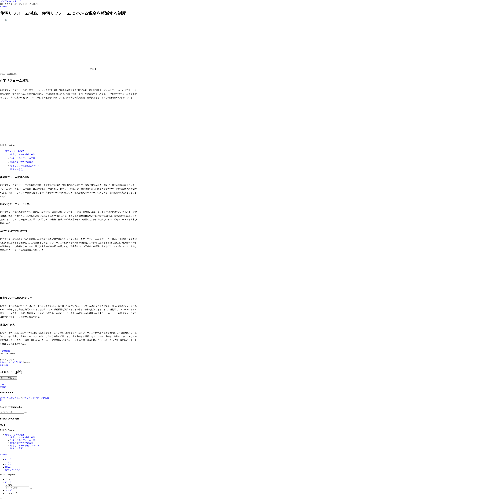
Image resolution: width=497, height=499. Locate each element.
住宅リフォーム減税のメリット (24, 166)
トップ (8, 462)
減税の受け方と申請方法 (21, 162)
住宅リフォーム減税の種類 (22, 154)
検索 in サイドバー (13, 470)
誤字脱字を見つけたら (10, 398)
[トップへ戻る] (1, 498)
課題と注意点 (16, 169)
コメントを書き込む (8, 378)
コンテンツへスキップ (10, 1)
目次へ (8, 467)
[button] (25, 412)
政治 (8, 351)
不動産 (3, 351)
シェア (8, 464)
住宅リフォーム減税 (14, 151)
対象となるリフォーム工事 (22, 158)
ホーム (8, 459)
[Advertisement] (68, 121)
